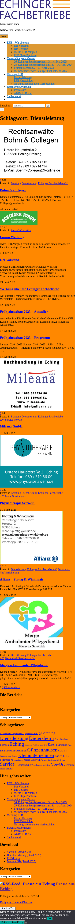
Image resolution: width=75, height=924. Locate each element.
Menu (4, 36)
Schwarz (61, 760)
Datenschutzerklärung (19, 86)
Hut (65, 751)
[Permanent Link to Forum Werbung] (19, 223)
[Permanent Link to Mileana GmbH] (31, 410)
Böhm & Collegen (13, 190)
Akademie (6, 734)
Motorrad (35, 759)
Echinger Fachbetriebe (34, 745)
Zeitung (9, 768)
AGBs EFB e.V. (23, 93)
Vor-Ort (58, 764)
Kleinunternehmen (36, 755)
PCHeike (43, 760)
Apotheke (29, 734)
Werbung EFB (15, 74)
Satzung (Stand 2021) (19, 851)
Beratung (16, 183)
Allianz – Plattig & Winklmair (21, 579)
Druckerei (64, 739)
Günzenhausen (42, 750)
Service (7, 764)
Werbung (70, 765)
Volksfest (46, 765)
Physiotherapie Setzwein (17, 503)
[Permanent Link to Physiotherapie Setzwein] (31, 486)
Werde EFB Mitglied (25, 51)
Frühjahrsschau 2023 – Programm (25, 337)
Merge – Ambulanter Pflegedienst (24, 665)
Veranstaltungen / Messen (21, 58)
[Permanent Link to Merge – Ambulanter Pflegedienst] (31, 648)
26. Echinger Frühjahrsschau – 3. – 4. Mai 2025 (40, 61)
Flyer (70, 745)
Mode (8, 496)
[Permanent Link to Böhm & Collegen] (31, 177)
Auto (35, 733)
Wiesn (2, 769)
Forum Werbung (23, 77)
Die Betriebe (21, 48)
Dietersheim (41, 738)
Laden (58, 756)
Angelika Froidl (17, 734)
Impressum (20, 89)
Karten (14, 756)
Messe (27, 759)
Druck (57, 739)
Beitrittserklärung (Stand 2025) (24, 855)
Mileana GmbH (11, 426)
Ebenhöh (4, 745)
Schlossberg (53, 760)
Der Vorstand (21, 45)
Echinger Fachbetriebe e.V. (53, 183)
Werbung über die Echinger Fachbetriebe (29, 289)
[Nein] (26, 922)
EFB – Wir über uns (18, 42)
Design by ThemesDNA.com (16, 902)
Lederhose (5, 759)
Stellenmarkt (14, 96)
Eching (16, 744)
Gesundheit (11, 658)
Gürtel (60, 751)
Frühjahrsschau (7, 750)
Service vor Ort (13, 419)
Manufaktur (18, 760)
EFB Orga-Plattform (25, 55)
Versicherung (11, 572)
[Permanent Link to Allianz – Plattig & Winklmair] (31, 563)
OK (49, 918)
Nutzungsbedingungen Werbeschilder (34, 83)
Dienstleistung (29, 183)
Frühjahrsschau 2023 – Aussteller (24, 311)
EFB (45, 745)
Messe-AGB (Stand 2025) (21, 861)
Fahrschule (61, 745)
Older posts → (12, 687)
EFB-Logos (13, 858)
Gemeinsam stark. (10, 23)
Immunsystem (5, 756)
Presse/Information (21, 230)
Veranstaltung (24, 765)
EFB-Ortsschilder (23, 80)
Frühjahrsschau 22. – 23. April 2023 (34, 67)
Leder (66, 756)
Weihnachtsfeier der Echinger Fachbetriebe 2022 (41, 70)
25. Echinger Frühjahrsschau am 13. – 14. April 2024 (43, 64)
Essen (51, 744)
